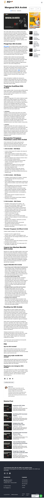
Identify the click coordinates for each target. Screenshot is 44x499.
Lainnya (23, 487)
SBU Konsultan (24, 483)
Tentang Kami (23, 494)
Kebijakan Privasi (27, 494)
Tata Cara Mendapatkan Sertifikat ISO (36, 34)
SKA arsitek (6, 46)
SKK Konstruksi (25, 480)
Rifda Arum (14, 10)
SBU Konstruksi (25, 481)
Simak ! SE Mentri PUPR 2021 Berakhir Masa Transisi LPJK (36, 44)
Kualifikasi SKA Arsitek (9, 382)
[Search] (38, 8)
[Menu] (42, 2)
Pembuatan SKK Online (19, 405)
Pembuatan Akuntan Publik (37, 39)
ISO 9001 (23, 485)
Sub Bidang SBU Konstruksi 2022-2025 (37, 55)
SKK (19, 70)
